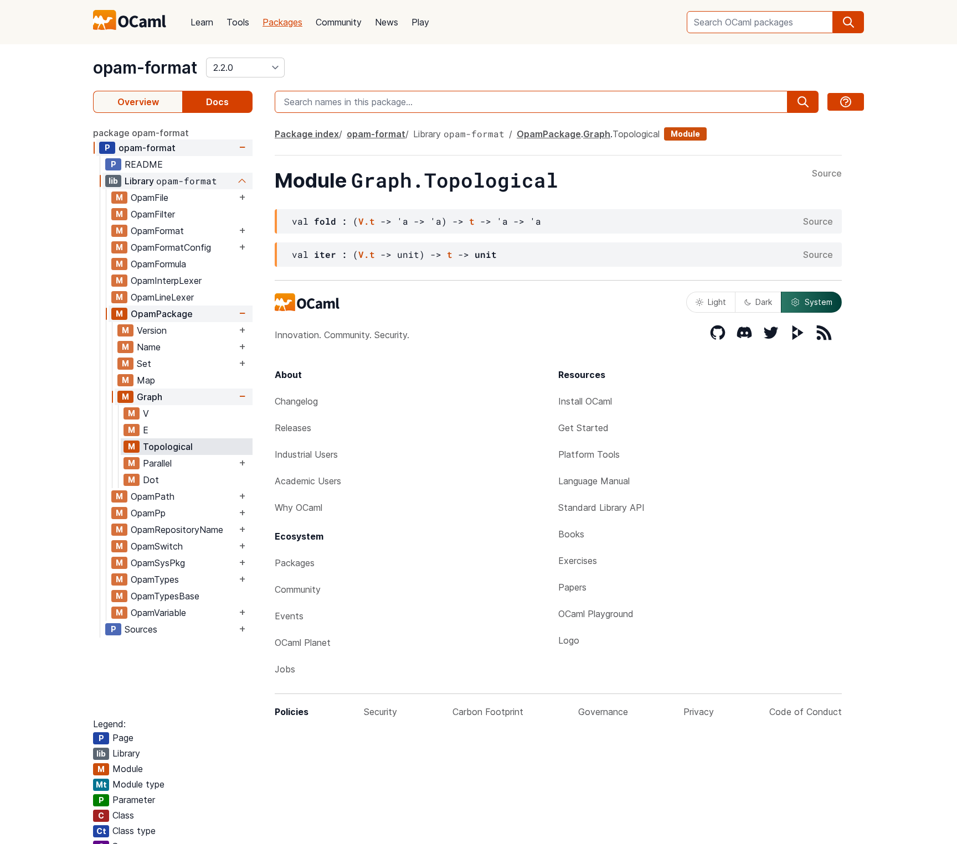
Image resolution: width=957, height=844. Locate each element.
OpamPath (152, 496)
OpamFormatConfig (171, 247)
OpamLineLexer (162, 297)
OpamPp (148, 513)
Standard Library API (601, 507)
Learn (202, 22)
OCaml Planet (303, 642)
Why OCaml (298, 507)
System (818, 302)
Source (827, 174)
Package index (307, 133)
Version (152, 330)
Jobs (285, 669)
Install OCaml (585, 401)
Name (149, 347)
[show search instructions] (845, 102)
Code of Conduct (805, 711)
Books (571, 534)
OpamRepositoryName (177, 529)
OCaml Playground (596, 613)
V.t (366, 221)
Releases (293, 427)
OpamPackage (162, 313)
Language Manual (594, 480)
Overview (138, 101)
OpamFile (149, 197)
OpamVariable (158, 612)
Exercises (577, 560)
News (386, 22)
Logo (568, 640)
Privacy (698, 711)
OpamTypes (155, 579)
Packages (282, 22)
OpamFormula (158, 264)
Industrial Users (306, 454)
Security (380, 711)
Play (420, 22)
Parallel (157, 463)
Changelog (296, 401)
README (144, 164)
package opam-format (141, 132)
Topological (168, 446)
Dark (763, 302)
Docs (217, 101)
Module (685, 133)
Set (144, 363)
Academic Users (308, 480)
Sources (141, 629)
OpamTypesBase (165, 596)
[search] (848, 22)
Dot (151, 479)
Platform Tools (589, 454)
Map (146, 380)
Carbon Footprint (487, 711)
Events (289, 616)
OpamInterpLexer (166, 280)
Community (339, 22)
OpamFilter (153, 214)
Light (717, 302)
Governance (603, 711)
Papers (572, 587)
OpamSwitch (157, 546)
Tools (238, 22)
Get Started (583, 427)
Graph (149, 396)
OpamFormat (157, 230)
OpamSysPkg (158, 562)
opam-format (145, 67)
